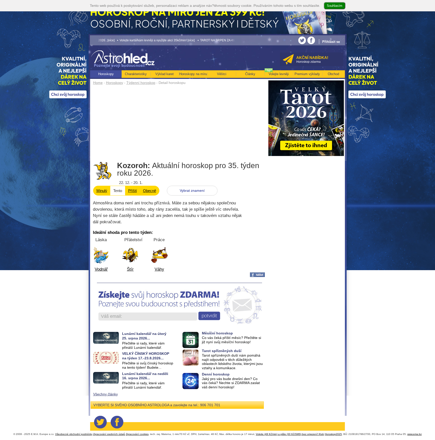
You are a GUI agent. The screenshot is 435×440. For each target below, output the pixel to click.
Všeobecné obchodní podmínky (73, 434)
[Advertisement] (179, 124)
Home (98, 83)
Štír (130, 269)
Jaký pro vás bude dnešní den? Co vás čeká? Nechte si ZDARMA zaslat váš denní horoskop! (231, 383)
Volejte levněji (279, 74)
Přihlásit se (331, 42)
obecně (149, 190)
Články (250, 74)
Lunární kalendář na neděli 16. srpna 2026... (145, 376)
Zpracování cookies (137, 434)
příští (132, 190)
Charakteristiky (136, 74)
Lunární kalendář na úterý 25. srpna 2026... (144, 336)
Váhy (159, 269)
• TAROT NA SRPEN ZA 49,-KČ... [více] (204, 40)
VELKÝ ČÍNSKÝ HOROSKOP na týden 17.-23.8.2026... (145, 356)
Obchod (333, 74)
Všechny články (105, 394)
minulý (101, 190)
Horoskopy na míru (193, 74)
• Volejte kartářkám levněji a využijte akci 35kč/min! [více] (136, 40)
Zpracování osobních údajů (109, 434)
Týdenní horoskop (140, 83)
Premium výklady (307, 74)
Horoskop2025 (333, 434)
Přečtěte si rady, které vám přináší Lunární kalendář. (143, 345)
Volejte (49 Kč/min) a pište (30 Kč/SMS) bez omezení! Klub (290, 434)
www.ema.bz (414, 434)
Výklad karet (164, 74)
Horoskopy (114, 83)
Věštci (221, 74)
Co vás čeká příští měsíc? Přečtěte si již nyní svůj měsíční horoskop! (231, 340)
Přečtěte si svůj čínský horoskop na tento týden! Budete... (147, 365)
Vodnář (101, 269)
